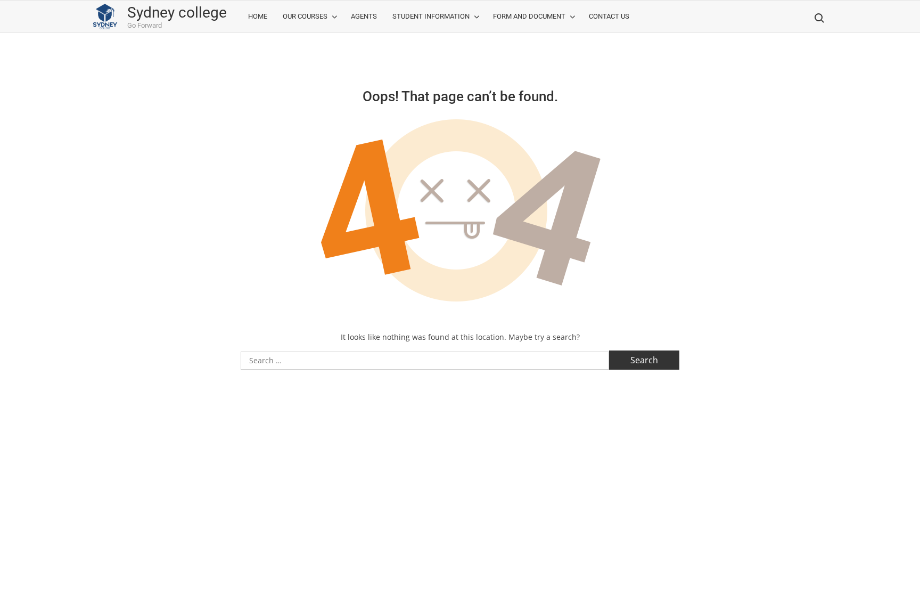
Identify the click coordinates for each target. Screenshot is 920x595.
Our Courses (305, 16)
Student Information (431, 16)
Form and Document (529, 16)
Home (257, 16)
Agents (364, 16)
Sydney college (177, 12)
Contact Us (609, 16)
